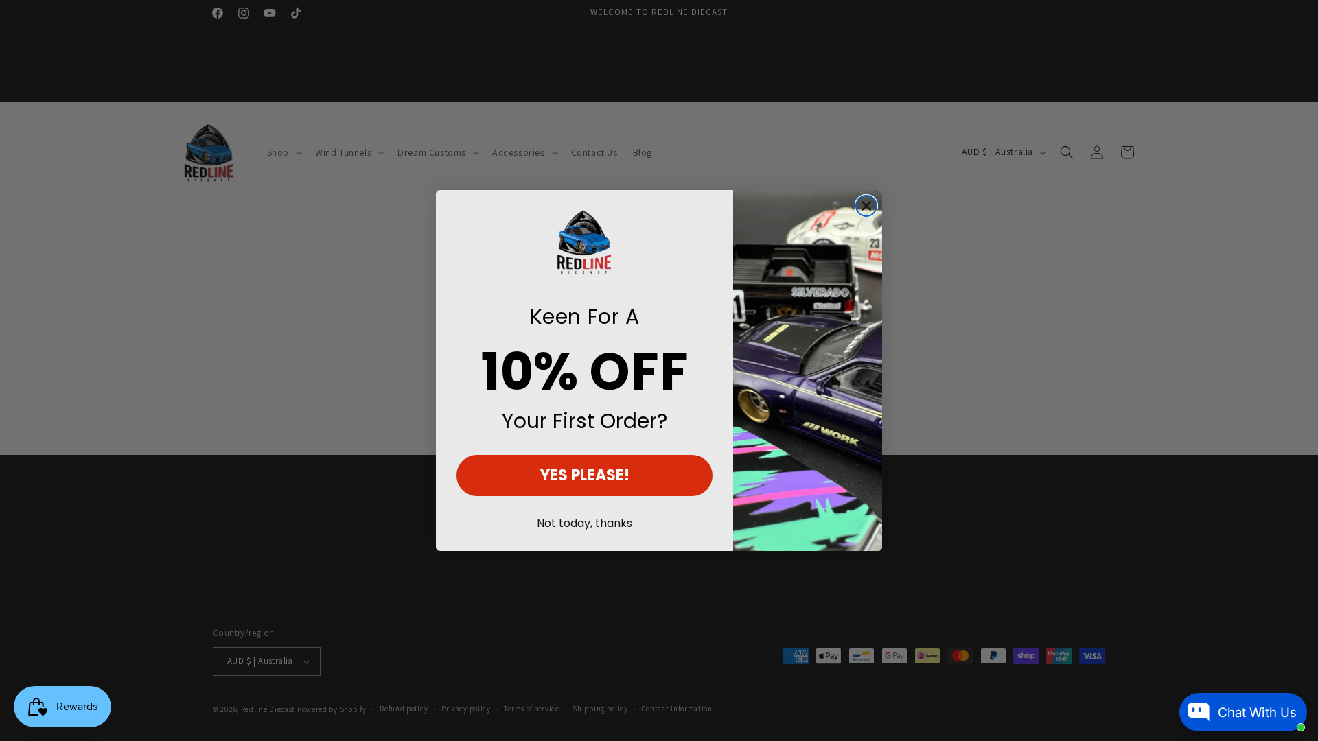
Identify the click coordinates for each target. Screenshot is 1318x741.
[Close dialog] (866, 206)
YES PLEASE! (584, 475)
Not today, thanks (584, 523)
